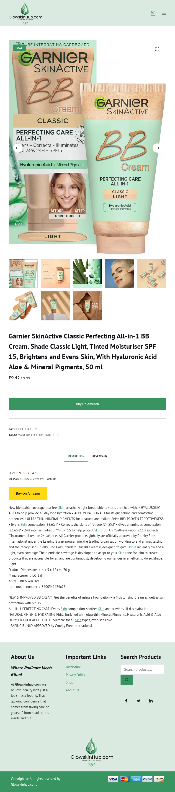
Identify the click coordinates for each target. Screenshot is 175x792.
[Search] (127, 680)
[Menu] (164, 13)
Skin (61, 507)
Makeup (31, 429)
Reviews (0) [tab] (100, 456)
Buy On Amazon (87, 404)
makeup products (45, 435)
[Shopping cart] (153, 13)
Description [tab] (76, 456)
